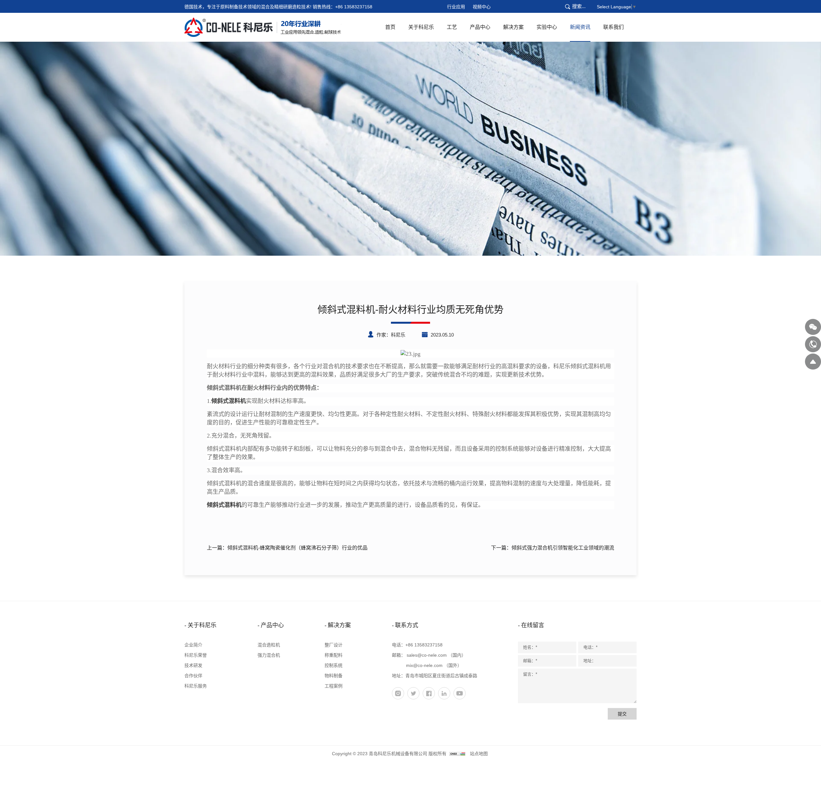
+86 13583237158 (353, 6)
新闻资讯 (580, 27)
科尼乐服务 (195, 685)
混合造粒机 (269, 644)
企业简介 (193, 644)
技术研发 (193, 665)
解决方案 (513, 27)
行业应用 (456, 6)
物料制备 (334, 675)
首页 (390, 27)
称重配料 (334, 655)
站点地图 (479, 753)
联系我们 (613, 27)
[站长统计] (457, 753)
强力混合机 (269, 655)
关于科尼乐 (421, 27)
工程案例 (334, 685)
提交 (622, 713)
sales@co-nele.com (427, 655)
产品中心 (480, 27)
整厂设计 (334, 644)
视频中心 (482, 6)
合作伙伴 (193, 675)
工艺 (452, 27)
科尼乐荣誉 (195, 655)
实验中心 (547, 27)
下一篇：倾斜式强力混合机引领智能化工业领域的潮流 (552, 548)
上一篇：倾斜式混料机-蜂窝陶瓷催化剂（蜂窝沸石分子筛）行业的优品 (287, 548)
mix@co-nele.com (424, 665)
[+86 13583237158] (813, 344)
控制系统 (334, 665)
